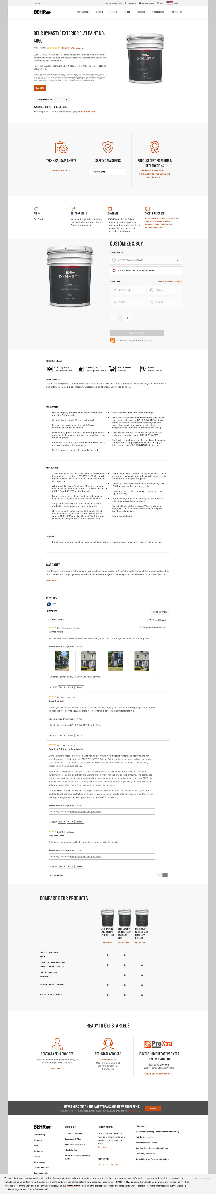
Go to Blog (102, 1147)
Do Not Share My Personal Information (152, 1159)
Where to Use (53, 379)
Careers (37, 1156)
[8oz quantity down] (113, 318)
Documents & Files (73, 1139)
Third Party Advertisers (145, 1153)
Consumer (37, 3)
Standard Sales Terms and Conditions (152, 1148)
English (178, 3)
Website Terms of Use (145, 1137)
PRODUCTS (113, 12)
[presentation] (62, 661)
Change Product (46, 99)
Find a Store (130, 3)
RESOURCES (140, 12)
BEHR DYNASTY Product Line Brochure (162, 218)
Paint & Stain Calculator (75, 1144)
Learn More (107, 942)
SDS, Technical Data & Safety (157, 221)
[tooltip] (52, 604)
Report (79, 687)
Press (36, 1145)
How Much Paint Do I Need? (170, 282)
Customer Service (146, 3)
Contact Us (38, 1151)
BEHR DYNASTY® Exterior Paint (85, 676)
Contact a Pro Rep (114, 3)
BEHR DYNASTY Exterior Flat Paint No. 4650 (107, 932)
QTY (112, 312)
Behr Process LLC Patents (146, 1142)
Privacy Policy (133, 1111)
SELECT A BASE (98, 172)
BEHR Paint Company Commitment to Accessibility (157, 1131)
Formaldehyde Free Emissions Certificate (154, 175)
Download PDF (59, 170)
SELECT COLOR (116, 253)
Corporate (38, 1140)
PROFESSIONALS (83, 12)
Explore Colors (88, 111)
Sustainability (39, 1134)
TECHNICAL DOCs (158, 12)
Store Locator (39, 1162)
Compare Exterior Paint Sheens (158, 224)
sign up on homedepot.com (157, 1074)
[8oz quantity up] (127, 318)
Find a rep (55, 1068)
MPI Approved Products (155, 227)
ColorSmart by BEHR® (74, 1133)
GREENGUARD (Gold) (153, 170)
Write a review (77, 48)
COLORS (127, 12)
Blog (160, 3)
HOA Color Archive (72, 1150)
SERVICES (99, 12)
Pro (45, 3)
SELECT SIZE (115, 281)
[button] (202, 1179)
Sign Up (153, 1108)
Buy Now (40, 88)
